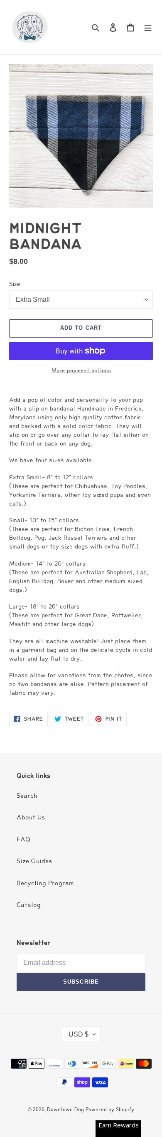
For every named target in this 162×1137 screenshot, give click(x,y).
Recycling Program (45, 883)
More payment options (81, 370)
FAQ (23, 839)
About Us (31, 817)
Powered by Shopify (110, 1109)
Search (27, 795)
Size (14, 284)
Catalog (29, 905)
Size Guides (34, 861)
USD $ (78, 1034)
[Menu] (148, 27)
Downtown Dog (66, 1109)
